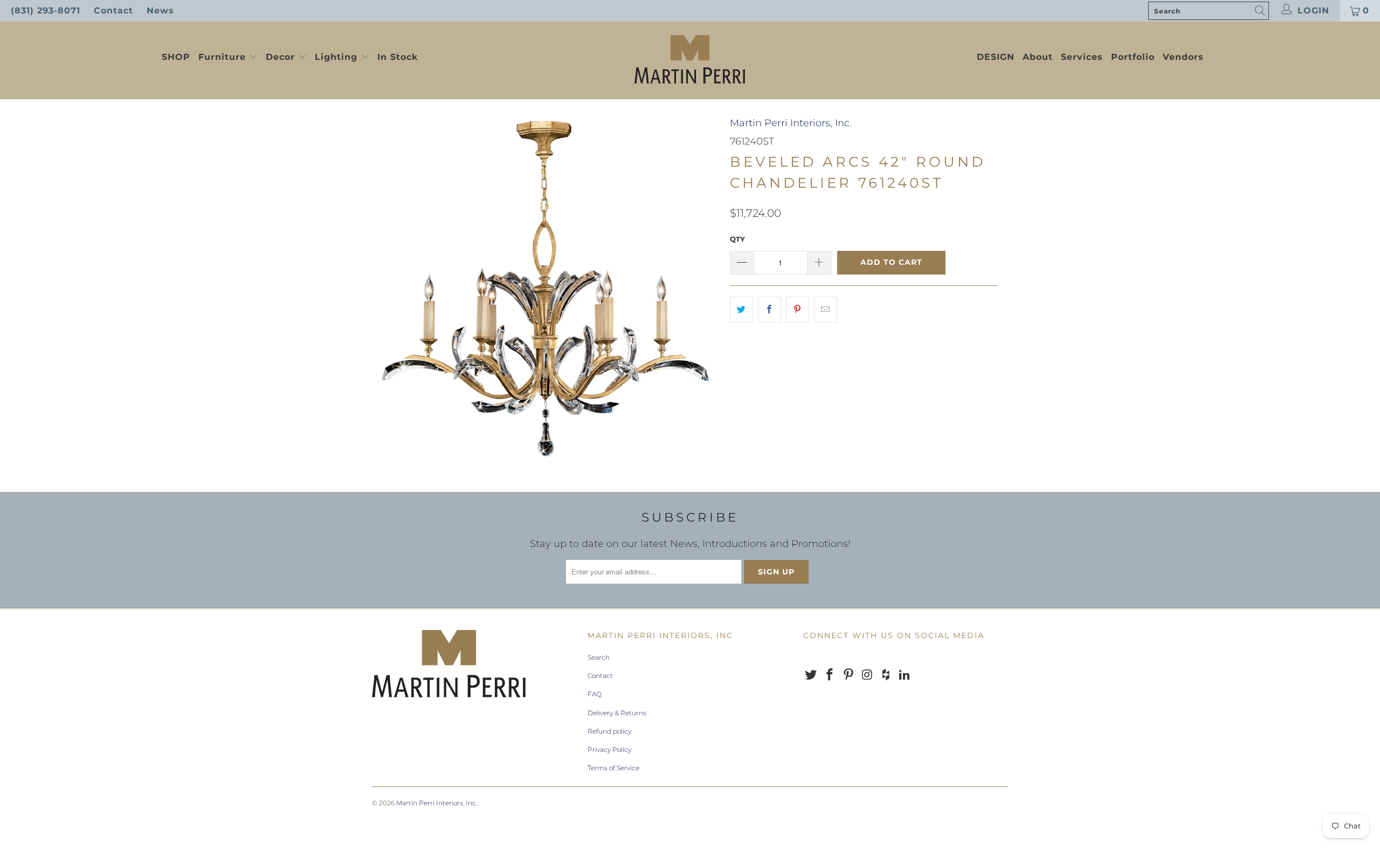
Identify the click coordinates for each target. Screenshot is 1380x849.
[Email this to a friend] (825, 310)
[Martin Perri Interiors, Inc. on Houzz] (886, 675)
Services (1082, 57)
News (160, 10)
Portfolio (1133, 57)
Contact (113, 10)
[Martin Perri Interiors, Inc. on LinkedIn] (904, 675)
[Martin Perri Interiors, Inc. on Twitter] (811, 675)
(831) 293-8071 (45, 10)
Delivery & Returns (617, 713)
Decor (282, 57)
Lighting (338, 57)
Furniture (222, 57)
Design (996, 57)
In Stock (397, 57)
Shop (176, 57)
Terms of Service (613, 768)
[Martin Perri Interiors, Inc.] (690, 60)
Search (599, 657)
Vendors (1183, 57)
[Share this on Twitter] (741, 310)
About (1038, 57)
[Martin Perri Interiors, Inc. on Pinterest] (848, 675)
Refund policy (609, 731)
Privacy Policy (609, 749)
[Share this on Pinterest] (797, 310)
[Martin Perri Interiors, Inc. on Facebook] (830, 675)
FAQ (595, 694)
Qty (737, 239)
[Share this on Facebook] (769, 310)
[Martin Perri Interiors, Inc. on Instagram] (867, 675)
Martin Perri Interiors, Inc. (791, 123)
